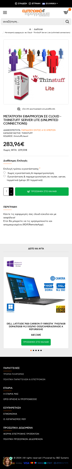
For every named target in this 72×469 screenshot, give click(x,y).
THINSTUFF (27, 133)
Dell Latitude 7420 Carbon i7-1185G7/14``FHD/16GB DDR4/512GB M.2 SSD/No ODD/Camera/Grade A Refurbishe (36, 326)
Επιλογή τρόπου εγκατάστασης (21, 168)
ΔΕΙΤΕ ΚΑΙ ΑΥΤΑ (36, 248)
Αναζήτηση (38, 29)
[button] (31, 350)
